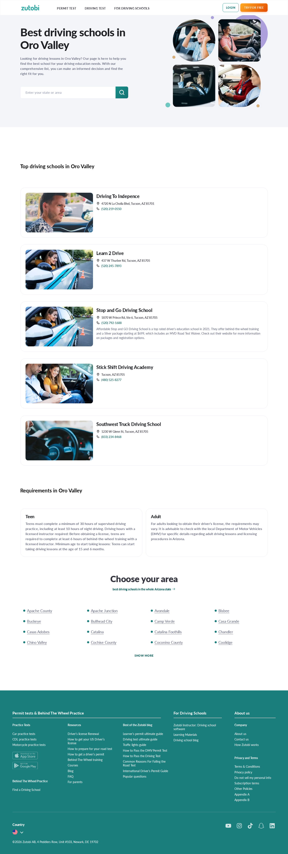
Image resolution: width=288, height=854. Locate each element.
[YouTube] (228, 825)
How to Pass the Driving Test (141, 756)
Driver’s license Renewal (83, 734)
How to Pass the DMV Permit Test (145, 750)
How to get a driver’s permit (86, 754)
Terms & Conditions (247, 766)
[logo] (30, 8)
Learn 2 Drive (110, 253)
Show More (144, 655)
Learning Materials (185, 734)
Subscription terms (246, 783)
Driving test (95, 8)
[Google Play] (35, 765)
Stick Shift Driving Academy (124, 367)
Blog (70, 771)
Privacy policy (243, 772)
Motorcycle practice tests (29, 745)
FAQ (70, 776)
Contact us (241, 739)
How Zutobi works (246, 745)
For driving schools (132, 8)
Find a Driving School (26, 790)
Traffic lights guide (134, 745)
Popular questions (134, 776)
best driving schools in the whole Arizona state (142, 589)
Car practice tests (23, 734)
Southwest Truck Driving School (128, 424)
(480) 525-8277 (111, 380)
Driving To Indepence (118, 196)
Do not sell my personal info (252, 777)
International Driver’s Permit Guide (145, 771)
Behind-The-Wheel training (85, 760)
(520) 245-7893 (111, 266)
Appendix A (241, 794)
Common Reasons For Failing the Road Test (144, 763)
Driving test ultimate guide (140, 739)
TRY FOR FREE (254, 7)
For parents (75, 782)
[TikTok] (250, 825)
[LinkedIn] (272, 825)
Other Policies (243, 788)
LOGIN (231, 7)
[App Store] (35, 755)
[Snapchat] (261, 825)
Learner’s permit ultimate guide (143, 734)
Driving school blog (186, 740)
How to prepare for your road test (90, 749)
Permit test (66, 8)
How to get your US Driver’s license (86, 741)
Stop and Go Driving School (124, 310)
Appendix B (241, 800)
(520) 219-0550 (111, 209)
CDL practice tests (24, 739)
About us (240, 734)
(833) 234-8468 (111, 437)
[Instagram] (239, 825)
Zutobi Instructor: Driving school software (195, 727)
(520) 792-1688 (111, 323)
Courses (73, 765)
